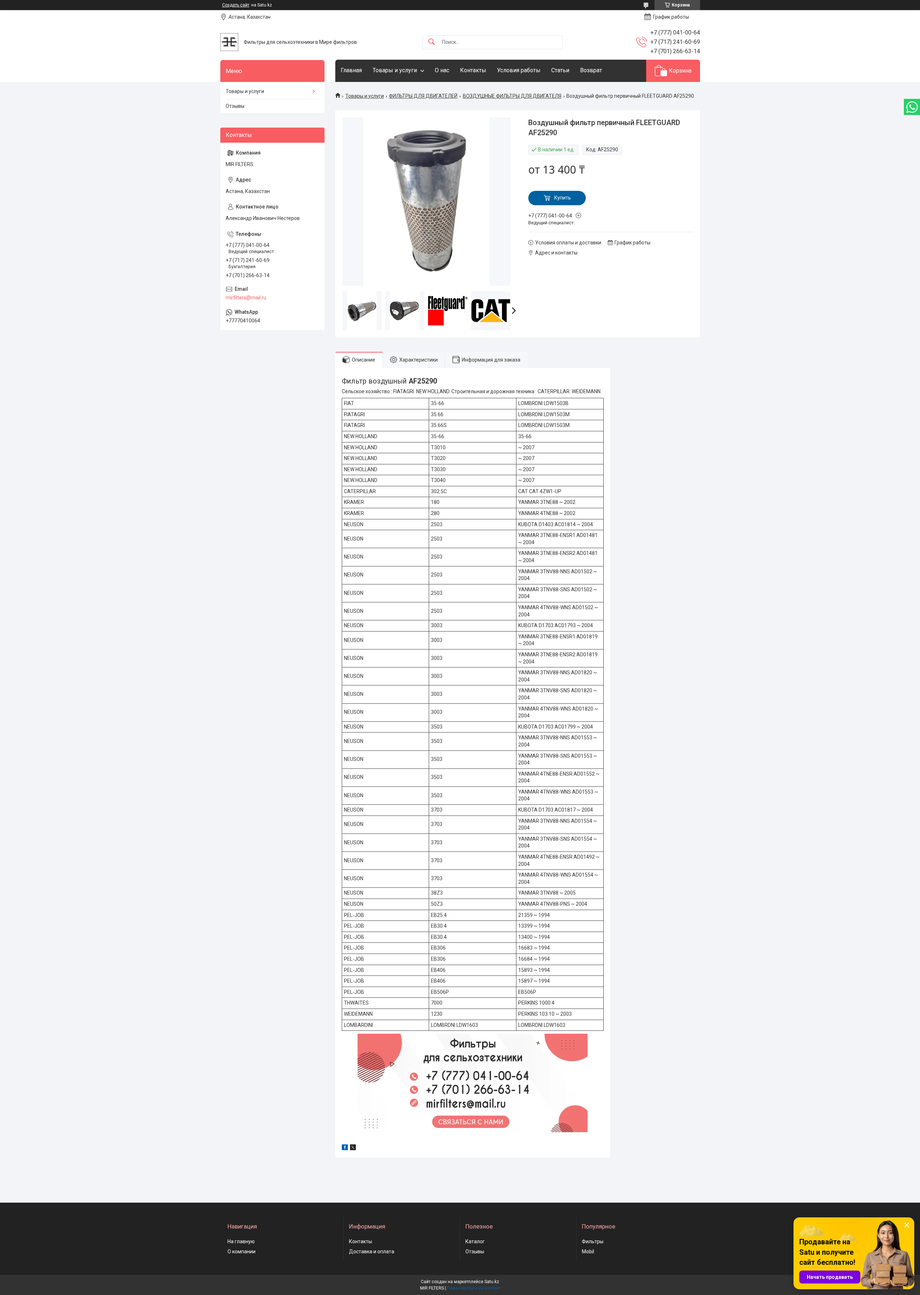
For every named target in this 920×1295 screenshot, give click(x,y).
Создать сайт (235, 5)
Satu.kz (491, 1281)
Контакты (473, 70)
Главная (351, 70)
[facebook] (345, 1148)
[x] (353, 1148)
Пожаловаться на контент (473, 1288)
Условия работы (518, 70)
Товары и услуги (395, 70)
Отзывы (235, 106)
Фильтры (592, 1241)
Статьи (560, 70)
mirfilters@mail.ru (246, 297)
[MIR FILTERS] (229, 42)
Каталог (475, 1241)
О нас (442, 70)
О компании (241, 1251)
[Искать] (432, 42)
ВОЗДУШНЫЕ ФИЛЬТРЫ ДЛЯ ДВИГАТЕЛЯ (512, 96)
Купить (562, 198)
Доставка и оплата (371, 1251)
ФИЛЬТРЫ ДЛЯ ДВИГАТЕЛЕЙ (423, 96)
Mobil (588, 1251)
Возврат (591, 70)
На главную (241, 1241)
